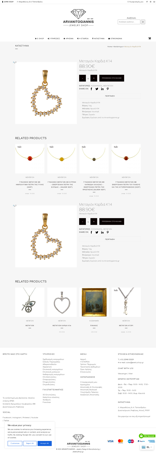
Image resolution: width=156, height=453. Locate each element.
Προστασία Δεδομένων (90, 367)
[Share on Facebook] (91, 89)
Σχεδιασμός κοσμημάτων (53, 359)
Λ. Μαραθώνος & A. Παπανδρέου (30, 2)
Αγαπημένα (85, 385)
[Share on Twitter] (97, 89)
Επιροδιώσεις (49, 384)
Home (109, 46)
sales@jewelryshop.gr (135, 362)
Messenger (122, 374)
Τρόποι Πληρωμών (88, 364)
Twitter (6, 420)
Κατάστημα (118, 46)
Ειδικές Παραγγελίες (51, 362)
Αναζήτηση (131, 18)
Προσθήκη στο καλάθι (112, 78)
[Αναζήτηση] (143, 22)
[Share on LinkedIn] (102, 89)
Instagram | (18, 417)
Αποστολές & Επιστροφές (91, 387)
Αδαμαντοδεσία (49, 364)
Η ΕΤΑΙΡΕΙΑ (85, 362)
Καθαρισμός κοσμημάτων (54, 374)
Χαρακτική (47, 367)
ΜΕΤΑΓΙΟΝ (107, 229)
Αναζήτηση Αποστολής (89, 395)
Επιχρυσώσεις (49, 382)
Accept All (44, 443)
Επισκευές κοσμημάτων (53, 369)
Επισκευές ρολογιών (51, 372)
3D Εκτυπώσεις (49, 395)
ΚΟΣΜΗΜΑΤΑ (96, 86)
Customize (15, 443)
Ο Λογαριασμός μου (135, 2)
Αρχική (83, 359)
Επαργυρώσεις (49, 379)
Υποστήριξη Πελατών (89, 392)
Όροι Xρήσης (86, 369)
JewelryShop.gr (78, 452)
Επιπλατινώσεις (49, 377)
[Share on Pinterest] (108, 89)
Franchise (47, 402)
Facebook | (8, 417)
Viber (130, 374)
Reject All (30, 443)
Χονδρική (46, 400)
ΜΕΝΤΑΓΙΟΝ (108, 86)
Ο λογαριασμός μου (88, 382)
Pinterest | (27, 417)
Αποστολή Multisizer (88, 390)
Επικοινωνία (85, 372)
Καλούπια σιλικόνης (51, 397)
